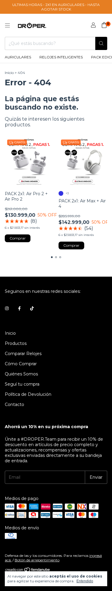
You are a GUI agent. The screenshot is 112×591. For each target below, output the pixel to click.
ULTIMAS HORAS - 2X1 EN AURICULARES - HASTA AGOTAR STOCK (56, 6)
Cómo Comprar (21, 363)
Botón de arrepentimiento (37, 560)
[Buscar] (101, 43)
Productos (16, 343)
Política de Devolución (28, 394)
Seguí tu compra (22, 384)
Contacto (14, 404)
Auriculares (18, 57)
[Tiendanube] (28, 571)
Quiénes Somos (21, 374)
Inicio (9, 72)
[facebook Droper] (19, 308)
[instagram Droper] (7, 308)
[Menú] (7, 25)
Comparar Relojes (23, 353)
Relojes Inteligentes (61, 57)
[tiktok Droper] (32, 308)
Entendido (84, 581)
